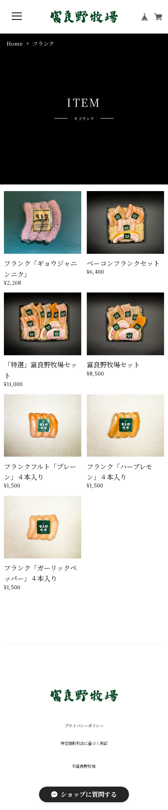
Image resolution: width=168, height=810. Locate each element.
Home (15, 43)
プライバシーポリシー (84, 726)
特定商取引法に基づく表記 (84, 743)
